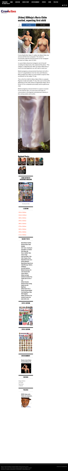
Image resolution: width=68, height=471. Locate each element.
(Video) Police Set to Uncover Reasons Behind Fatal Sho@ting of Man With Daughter (26, 291)
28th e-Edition (22, 223)
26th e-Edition (23, 229)
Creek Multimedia (64, 466)
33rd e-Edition (22, 212)
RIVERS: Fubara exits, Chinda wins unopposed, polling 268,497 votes (26, 395)
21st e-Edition (22, 235)
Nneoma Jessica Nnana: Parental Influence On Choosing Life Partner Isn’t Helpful (26, 361)
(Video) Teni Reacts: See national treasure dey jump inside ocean (26, 297)
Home (11, 2)
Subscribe (5, 2)
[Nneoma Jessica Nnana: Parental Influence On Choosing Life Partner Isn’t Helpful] (26, 368)
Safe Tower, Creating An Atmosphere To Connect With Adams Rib (26, 249)
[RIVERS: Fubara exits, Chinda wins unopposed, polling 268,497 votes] (26, 402)
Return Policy (6, 3)
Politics (56, 2)
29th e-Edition (23, 220)
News (49, 2)
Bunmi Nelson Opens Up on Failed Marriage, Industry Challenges (27, 264)
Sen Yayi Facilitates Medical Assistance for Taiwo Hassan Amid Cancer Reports (26, 270)
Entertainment (35, 2)
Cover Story (25, 2)
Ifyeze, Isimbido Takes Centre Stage (26, 253)
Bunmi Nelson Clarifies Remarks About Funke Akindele (26, 244)
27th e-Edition (22, 226)
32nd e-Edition (23, 215)
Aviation (17, 2)
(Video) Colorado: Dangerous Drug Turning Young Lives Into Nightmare (26, 284)
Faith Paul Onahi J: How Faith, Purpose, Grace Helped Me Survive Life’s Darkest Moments (26, 258)
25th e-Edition (23, 232)
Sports (44, 2)
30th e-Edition (22, 218)
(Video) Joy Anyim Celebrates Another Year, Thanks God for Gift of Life (26, 277)
